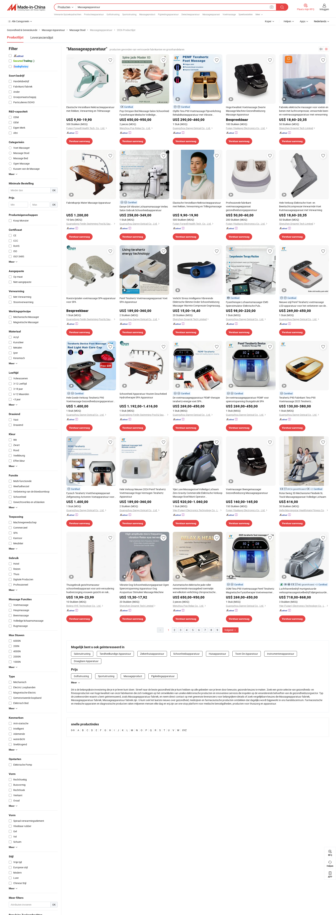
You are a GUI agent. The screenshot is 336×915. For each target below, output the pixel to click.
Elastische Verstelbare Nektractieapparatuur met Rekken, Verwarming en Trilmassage (90, 108)
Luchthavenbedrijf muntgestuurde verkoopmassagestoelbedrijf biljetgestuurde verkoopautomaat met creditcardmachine (303, 590)
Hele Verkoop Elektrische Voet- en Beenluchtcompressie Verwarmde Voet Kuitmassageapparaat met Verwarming (300, 206)
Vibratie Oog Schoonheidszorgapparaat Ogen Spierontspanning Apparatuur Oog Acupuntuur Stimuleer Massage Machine (144, 588)
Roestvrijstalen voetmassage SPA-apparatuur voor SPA (91, 300)
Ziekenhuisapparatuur (152, 653)
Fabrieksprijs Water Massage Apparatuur (88, 202)
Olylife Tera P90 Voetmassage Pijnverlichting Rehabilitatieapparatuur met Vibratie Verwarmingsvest (197, 113)
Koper (268, 21)
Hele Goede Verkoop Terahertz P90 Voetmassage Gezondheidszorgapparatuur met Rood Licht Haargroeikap (89, 399)
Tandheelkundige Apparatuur (115, 653)
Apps (302, 21)
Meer (74, 682)
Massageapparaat (211, 14)
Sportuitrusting (129, 14)
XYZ (184, 730)
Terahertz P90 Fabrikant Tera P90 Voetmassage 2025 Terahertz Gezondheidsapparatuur (297, 399)
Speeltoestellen (246, 14)
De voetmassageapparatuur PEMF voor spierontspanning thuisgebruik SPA (247, 399)
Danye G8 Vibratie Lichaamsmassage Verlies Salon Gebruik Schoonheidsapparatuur (144, 208)
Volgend (229, 630)
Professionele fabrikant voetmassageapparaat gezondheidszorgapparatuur (241, 206)
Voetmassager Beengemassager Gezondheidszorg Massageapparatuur (247, 491)
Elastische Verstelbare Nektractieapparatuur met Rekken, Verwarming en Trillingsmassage (197, 204)
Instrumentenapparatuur (280, 653)
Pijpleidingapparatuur (168, 14)
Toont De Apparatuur (246, 653)
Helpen (287, 21)
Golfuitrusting (113, 14)
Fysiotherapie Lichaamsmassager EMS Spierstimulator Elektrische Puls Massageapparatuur (247, 304)
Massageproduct (147, 14)
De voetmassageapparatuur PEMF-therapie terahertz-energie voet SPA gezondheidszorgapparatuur (196, 399)
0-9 (73, 730)
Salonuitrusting (82, 653)
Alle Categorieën (20, 21)
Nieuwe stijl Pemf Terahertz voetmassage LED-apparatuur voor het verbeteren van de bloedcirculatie (302, 304)
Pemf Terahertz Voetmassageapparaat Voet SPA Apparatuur (143, 300)
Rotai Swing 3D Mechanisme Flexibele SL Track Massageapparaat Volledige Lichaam (302, 494)
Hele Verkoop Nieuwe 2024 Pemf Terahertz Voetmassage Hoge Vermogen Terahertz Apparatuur (143, 493)
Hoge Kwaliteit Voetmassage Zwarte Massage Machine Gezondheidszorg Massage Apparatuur (245, 110)
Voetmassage (229, 14)
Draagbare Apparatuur (86, 661)
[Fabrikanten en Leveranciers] (26, 7)
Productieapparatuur (94, 14)
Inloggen (324, 9)
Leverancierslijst (41, 37)
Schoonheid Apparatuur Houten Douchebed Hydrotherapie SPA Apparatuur (143, 395)
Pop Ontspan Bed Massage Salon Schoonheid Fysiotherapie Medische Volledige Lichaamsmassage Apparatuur (144, 113)
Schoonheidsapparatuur (186, 653)
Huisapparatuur (217, 653)
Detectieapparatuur (190, 14)
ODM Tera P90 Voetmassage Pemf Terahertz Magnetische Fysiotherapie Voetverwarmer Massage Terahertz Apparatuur (250, 590)
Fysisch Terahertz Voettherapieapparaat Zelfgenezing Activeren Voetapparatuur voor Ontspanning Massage (90, 495)
